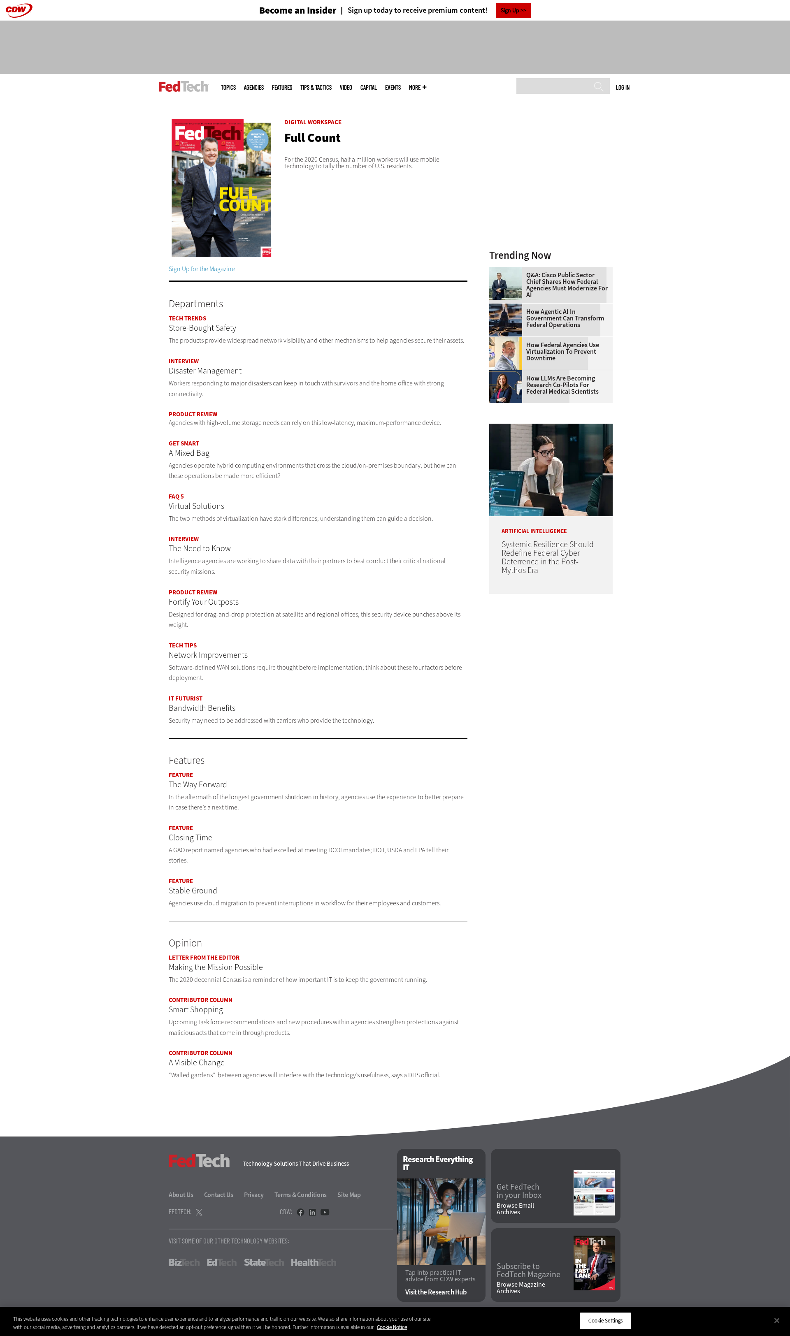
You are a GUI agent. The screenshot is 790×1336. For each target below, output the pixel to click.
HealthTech (313, 1262)
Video (346, 87)
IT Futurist (185, 698)
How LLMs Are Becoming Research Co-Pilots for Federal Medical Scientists (562, 385)
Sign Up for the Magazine (202, 268)
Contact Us (218, 1194)
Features (282, 87)
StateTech (264, 1262)
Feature (181, 775)
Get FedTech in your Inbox (519, 1191)
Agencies (254, 87)
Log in (623, 87)
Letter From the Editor (204, 957)
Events (393, 87)
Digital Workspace (313, 122)
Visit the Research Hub (436, 1292)
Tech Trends (187, 318)
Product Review (193, 414)
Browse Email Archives (515, 1208)
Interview (184, 361)
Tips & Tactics (316, 87)
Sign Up (510, 10)
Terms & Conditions (300, 1194)
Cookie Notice (392, 1327)
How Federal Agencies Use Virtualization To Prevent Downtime (562, 352)
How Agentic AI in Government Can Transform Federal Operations (565, 318)
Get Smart (184, 443)
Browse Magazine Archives (521, 1287)
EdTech (222, 1262)
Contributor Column (200, 1000)
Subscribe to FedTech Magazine (528, 1270)
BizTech (184, 1262)
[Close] (777, 1320)
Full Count (312, 138)
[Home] (184, 86)
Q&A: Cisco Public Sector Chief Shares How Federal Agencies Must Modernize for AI (567, 285)
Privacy (254, 1194)
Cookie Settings (605, 1320)
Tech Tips (183, 645)
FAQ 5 (176, 496)
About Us (181, 1194)
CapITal (368, 87)
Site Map (349, 1194)
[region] (395, 1321)
